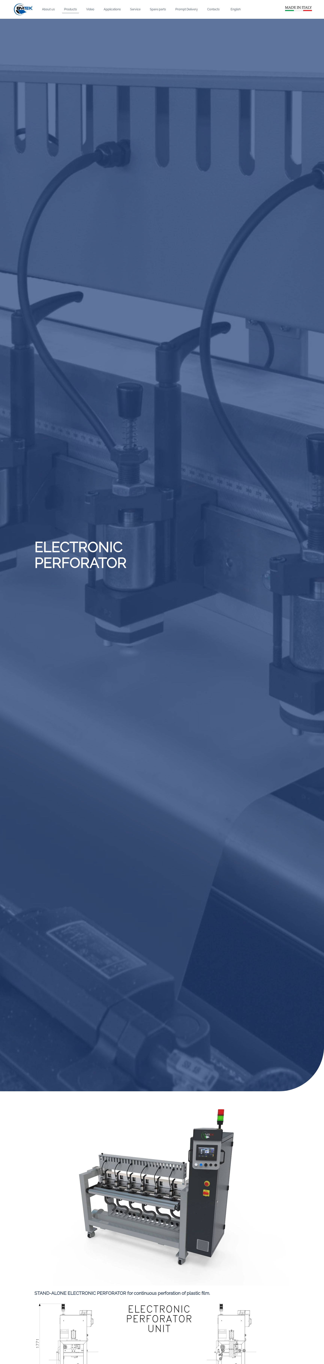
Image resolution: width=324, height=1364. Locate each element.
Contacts (213, 9)
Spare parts (158, 9)
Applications (112, 9)
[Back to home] (23, 9)
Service (135, 9)
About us (48, 9)
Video (90, 9)
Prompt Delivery (186, 9)
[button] (234, 9)
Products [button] (70, 9)
